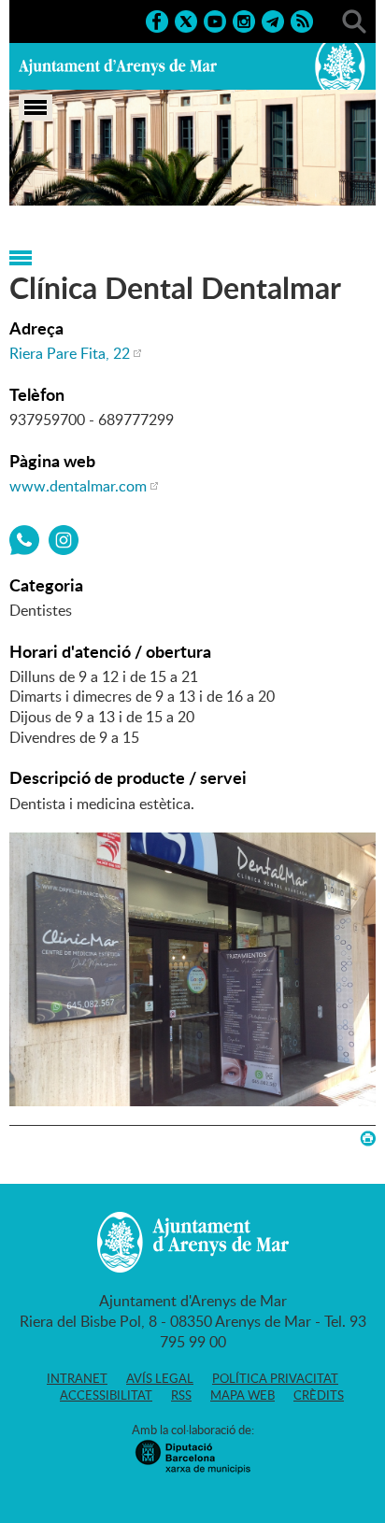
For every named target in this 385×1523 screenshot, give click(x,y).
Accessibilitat (106, 1395)
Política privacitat (275, 1378)
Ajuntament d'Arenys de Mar (118, 66)
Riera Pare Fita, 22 (69, 353)
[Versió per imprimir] (368, 1138)
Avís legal (159, 1378)
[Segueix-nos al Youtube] (215, 19)
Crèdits (318, 1395)
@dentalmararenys (63, 540)
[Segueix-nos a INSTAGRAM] (244, 19)
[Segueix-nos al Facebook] (157, 19)
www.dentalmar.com (78, 486)
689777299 (24, 540)
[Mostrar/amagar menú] (35, 107)
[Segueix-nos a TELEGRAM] (273, 19)
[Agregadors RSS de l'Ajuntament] (302, 19)
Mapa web (242, 1395)
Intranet (77, 1378)
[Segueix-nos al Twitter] (186, 19)
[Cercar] (354, 19)
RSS (181, 1395)
